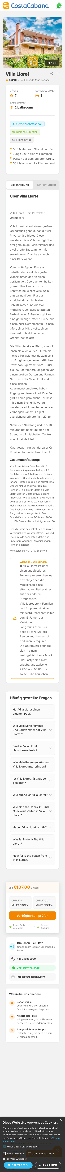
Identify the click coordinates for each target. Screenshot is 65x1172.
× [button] (61, 1120)
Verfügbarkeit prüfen (32, 915)
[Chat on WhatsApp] (59, 5)
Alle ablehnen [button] (48, 1165)
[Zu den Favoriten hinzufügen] (58, 73)
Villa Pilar (38, 163)
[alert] (32, 1144)
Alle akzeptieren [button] (18, 1165)
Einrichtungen (46, 184)
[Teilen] (52, 73)
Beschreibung (20, 184)
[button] (4, 1146)
